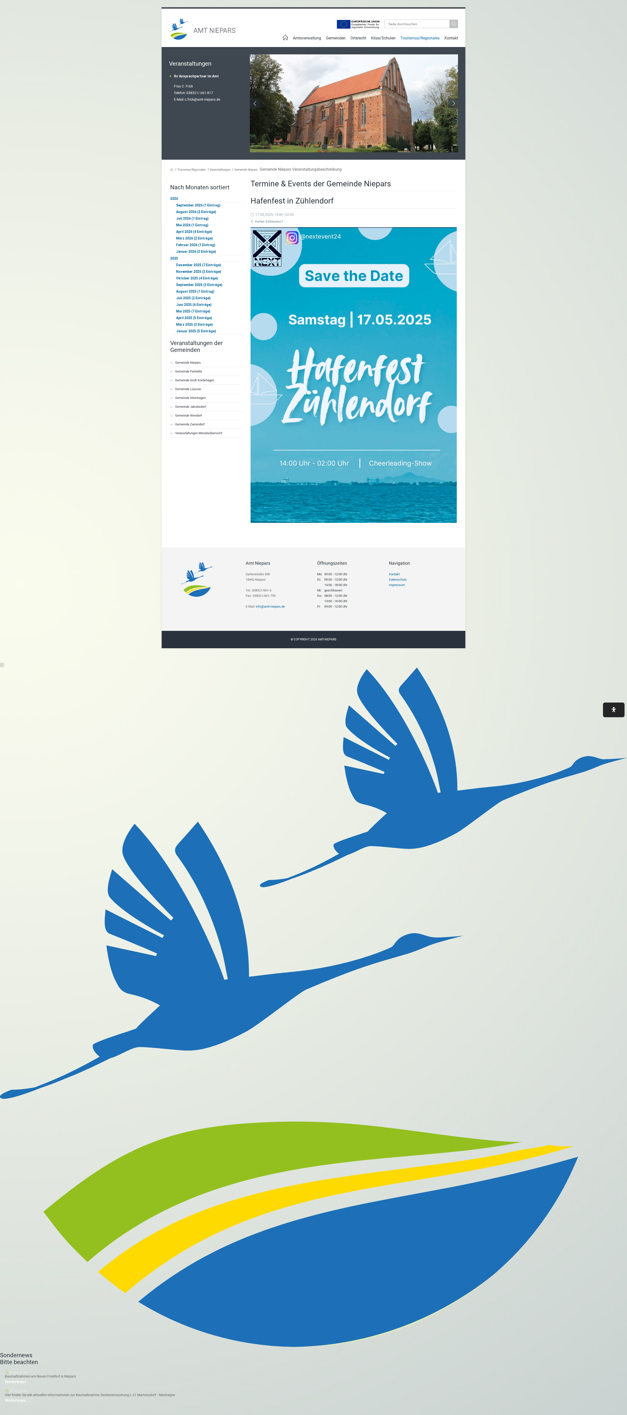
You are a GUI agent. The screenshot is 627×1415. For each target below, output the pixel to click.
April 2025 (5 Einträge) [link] (194, 318)
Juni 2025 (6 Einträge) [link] (194, 305)
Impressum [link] (397, 585)
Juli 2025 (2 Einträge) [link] (193, 298)
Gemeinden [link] (336, 38)
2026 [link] (174, 199)
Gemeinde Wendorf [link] (188, 415)
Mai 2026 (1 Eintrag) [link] (192, 225)
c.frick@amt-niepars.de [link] (202, 99)
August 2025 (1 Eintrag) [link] (195, 291)
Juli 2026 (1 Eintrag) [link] (192, 218)
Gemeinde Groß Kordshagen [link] (194, 380)
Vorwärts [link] (453, 103)
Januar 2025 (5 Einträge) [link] (196, 331)
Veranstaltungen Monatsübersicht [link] (198, 433)
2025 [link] (174, 258)
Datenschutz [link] (398, 579)
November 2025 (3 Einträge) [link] (198, 272)
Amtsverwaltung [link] (307, 38)
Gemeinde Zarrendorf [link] (190, 424)
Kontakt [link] (451, 38)
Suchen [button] (454, 24)
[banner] (313, 29)
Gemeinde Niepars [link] (246, 169)
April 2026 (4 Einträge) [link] (194, 232)
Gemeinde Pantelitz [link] (188, 371)
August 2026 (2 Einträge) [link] (196, 212)
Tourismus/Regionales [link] (420, 38)
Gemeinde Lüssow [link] (188, 389)
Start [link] (285, 39)
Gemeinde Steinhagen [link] (190, 398)
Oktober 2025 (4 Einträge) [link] (197, 278)
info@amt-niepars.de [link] (270, 606)
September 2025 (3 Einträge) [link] (199, 285)
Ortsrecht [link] (358, 38)
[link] (179, 38)
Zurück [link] (255, 103)
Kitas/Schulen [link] (383, 38)
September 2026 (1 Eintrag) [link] (198, 205)
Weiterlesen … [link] (32, 1381)
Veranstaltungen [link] (220, 169)
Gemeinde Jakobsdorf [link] (190, 406)
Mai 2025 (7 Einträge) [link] (193, 311)
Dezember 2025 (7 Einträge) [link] (198, 265)
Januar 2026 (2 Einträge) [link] (196, 251)
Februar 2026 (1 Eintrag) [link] (195, 245)
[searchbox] (417, 24)
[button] (614, 710)
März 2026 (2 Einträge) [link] (194, 238)
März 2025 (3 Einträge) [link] (194, 324)
